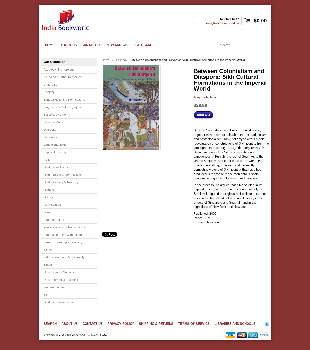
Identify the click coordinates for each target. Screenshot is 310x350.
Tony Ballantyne (205, 97)
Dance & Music (53, 122)
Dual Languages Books (59, 302)
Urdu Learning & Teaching (61, 280)
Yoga (47, 295)
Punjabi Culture (54, 219)
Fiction (48, 159)
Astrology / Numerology (59, 69)
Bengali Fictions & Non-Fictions (64, 99)
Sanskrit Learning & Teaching (63, 242)
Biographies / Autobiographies (63, 107)
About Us (70, 324)
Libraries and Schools (235, 324)
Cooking (49, 92)
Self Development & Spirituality (64, 257)
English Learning (55, 152)
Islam (47, 212)
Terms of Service (194, 324)
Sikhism (49, 249)
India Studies (52, 204)
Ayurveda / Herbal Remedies (63, 77)
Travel (48, 264)
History (48, 197)
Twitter (267, 323)
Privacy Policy (121, 324)
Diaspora (50, 129)
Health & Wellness (56, 167)
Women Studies (54, 287)
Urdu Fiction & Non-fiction (60, 272)
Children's (50, 84)
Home (106, 60)
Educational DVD (55, 144)
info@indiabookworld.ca (222, 23)
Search (50, 324)
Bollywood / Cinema (57, 114)
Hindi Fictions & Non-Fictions (63, 174)
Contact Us (93, 324)
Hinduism (50, 189)
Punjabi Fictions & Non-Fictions (64, 227)
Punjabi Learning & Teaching (63, 234)
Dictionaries (51, 137)
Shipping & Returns (156, 324)
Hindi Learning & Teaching (61, 182)
